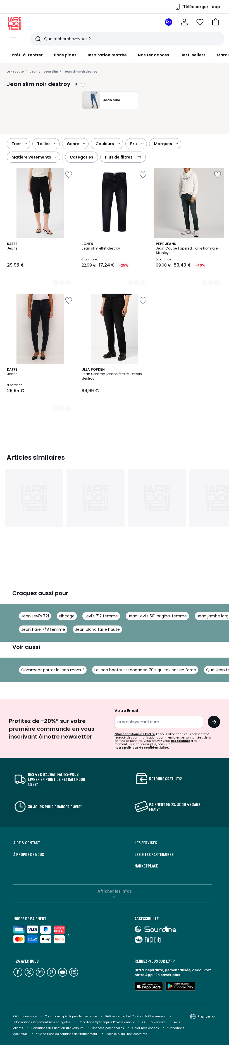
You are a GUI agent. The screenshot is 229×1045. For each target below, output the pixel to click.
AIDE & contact (26, 842)
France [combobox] (203, 1016)
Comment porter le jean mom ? (52, 670)
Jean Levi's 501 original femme (157, 616)
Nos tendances (153, 55)
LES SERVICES (146, 842)
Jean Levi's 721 (35, 616)
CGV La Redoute (25, 1016)
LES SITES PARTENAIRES (154, 854)
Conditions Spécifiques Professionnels (106, 1022)
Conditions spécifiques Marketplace (71, 1016)
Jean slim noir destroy (80, 71)
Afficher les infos (114, 891)
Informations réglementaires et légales (41, 1022)
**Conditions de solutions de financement (67, 1034)
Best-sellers (193, 55)
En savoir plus (168, 974)
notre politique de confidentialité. (142, 748)
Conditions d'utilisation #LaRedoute (58, 1028)
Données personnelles (108, 1028)
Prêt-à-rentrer (27, 55)
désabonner (180, 741)
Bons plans (65, 55)
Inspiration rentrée (107, 55)
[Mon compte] (184, 22)
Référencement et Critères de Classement (135, 1016)
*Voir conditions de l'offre (135, 734)
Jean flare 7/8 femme (43, 629)
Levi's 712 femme (101, 616)
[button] (215, 22)
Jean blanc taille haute (97, 629)
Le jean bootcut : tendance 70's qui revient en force (145, 670)
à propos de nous (28, 854)
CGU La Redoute (154, 1022)
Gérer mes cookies (145, 1028)
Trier (16, 144)
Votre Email (126, 710)
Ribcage (67, 616)
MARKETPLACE (146, 865)
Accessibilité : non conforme (126, 1034)
